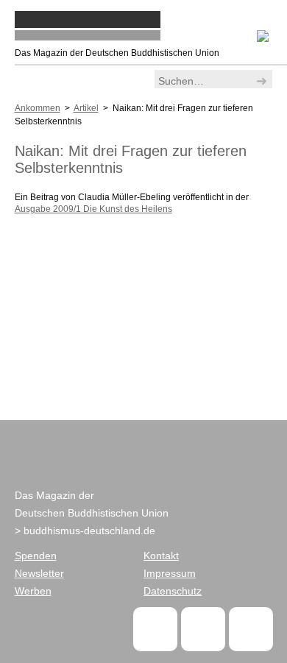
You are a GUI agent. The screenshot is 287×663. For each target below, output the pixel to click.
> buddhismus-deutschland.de (85, 530)
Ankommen (37, 108)
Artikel (86, 108)
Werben (33, 591)
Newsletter (39, 573)
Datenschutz (173, 591)
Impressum (170, 573)
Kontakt (161, 555)
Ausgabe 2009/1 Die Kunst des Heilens (93, 209)
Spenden (36, 555)
